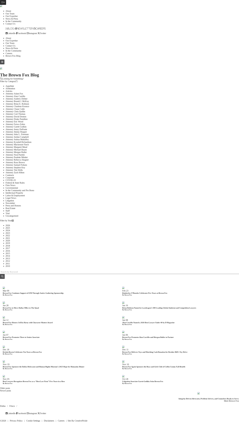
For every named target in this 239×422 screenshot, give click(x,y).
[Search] (2, 276)
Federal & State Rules (15, 183)
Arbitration (10, 88)
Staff (8, 211)
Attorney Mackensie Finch (17, 144)
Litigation (10, 200)
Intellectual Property (14, 193)
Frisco (12, 406)
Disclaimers (49, 421)
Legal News (11, 198)
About (8, 11)
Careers (41, 28)
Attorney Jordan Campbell (17, 137)
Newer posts (5, 390)
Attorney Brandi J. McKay (17, 101)
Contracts (10, 175)
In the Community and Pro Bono (20, 190)
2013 (8, 258)
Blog (10, 28)
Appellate (10, 86)
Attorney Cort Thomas (15, 114)
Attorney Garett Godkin (16, 127)
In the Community (13, 21)
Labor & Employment (15, 195)
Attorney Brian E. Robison (17, 104)
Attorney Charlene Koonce (17, 106)
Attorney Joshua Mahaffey (17, 139)
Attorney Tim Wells (14, 170)
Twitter (43, 33)
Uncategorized (12, 216)
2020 (8, 240)
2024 (8, 230)
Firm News (10, 185)
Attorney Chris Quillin (15, 111)
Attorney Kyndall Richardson (18, 142)
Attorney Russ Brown (15, 162)
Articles (9, 91)
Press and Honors (13, 205)
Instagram (32, 33)
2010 (8, 266)
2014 (8, 256)
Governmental (12, 188)
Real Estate (10, 208)
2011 (8, 263)
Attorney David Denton (16, 116)
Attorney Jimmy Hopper (16, 132)
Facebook (21, 33)
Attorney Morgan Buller (16, 152)
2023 (8, 233)
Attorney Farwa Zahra (15, 124)
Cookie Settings (33, 421)
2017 (8, 248)
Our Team (10, 13)
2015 (8, 253)
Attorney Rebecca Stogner (17, 160)
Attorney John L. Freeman (17, 134)
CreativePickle (81, 421)
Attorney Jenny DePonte (16, 129)
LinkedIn (11, 33)
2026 (8, 225)
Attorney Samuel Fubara (16, 165)
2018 (8, 246)
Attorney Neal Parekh (15, 155)
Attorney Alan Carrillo (15, 96)
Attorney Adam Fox (14, 93)
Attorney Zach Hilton (15, 172)
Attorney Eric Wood (14, 121)
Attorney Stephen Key (15, 167)
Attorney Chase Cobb (15, 109)
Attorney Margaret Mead (16, 147)
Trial (8, 213)
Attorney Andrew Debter (16, 99)
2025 (8, 228)
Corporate (10, 177)
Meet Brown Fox (231, 401)
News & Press (12, 19)
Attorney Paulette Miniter (17, 157)
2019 (8, 243)
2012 (8, 261)
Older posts (5, 388)
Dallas (3, 406)
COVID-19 (11, 180)
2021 (8, 238)
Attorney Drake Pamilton (17, 119)
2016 (8, 251)
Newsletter (25, 28)
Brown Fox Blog (13, 56)
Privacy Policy (16, 421)
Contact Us (10, 24)
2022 (8, 235)
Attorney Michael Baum (16, 150)
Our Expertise (12, 16)
